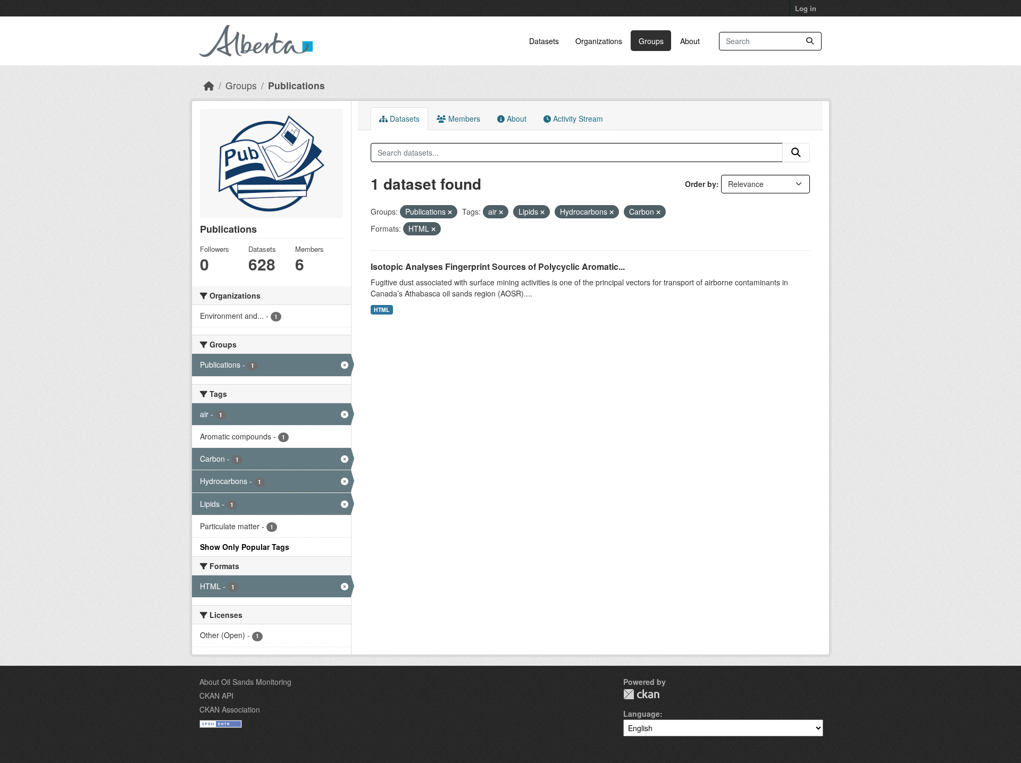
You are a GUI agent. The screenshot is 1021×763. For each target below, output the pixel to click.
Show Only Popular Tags (244, 546)
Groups (651, 41)
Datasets (544, 41)
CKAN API (216, 695)
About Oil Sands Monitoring (245, 681)
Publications (296, 85)
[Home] (209, 85)
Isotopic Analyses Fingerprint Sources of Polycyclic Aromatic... (498, 266)
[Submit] (810, 41)
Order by (700, 184)
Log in (805, 8)
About (690, 41)
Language (641, 713)
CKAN (641, 694)
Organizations (598, 41)
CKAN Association (229, 709)
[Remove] (450, 212)
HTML (381, 309)
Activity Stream (577, 118)
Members (463, 118)
